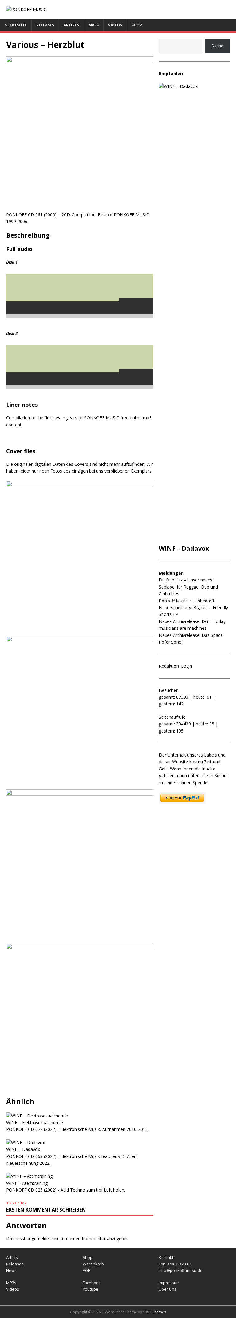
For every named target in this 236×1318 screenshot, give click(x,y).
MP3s (93, 25)
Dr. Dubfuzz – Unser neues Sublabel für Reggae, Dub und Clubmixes (188, 587)
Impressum (169, 1282)
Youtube (90, 1289)
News (11, 1270)
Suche (217, 46)
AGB (87, 1270)
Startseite (16, 25)
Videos (115, 25)
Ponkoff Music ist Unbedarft (186, 601)
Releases (45, 25)
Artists (71, 25)
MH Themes (155, 1312)
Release (14, 1264)
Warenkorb (93, 1264)
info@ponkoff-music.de (181, 1270)
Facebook (92, 1282)
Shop (137, 25)
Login (186, 666)
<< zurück (16, 1203)
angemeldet (38, 1238)
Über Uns (167, 1289)
